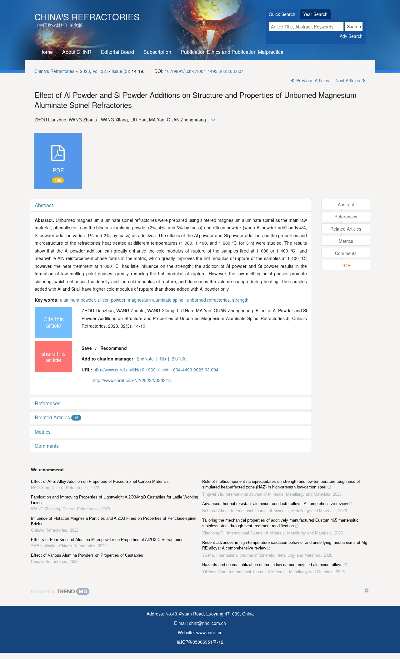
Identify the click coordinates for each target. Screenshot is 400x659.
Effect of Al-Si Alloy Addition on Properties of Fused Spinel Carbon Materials (100, 481)
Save (87, 348)
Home (46, 51)
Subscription (157, 51)
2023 (85, 71)
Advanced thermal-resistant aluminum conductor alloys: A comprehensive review (275, 503)
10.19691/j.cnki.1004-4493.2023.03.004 (204, 71)
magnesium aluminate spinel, (157, 300)
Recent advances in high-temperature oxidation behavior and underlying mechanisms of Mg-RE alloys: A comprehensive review (285, 545)
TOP (346, 265)
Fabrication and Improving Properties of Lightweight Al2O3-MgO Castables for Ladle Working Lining (114, 500)
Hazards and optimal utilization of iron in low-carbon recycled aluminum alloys (272, 564)
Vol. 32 (99, 71)
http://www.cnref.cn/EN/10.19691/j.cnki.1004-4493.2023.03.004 (155, 369)
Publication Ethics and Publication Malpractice (232, 51)
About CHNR (77, 51)
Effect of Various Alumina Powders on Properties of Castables (87, 555)
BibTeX (179, 358)
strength (240, 300)
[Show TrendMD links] (366, 590)
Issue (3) (120, 71)
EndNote (145, 358)
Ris (163, 358)
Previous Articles (312, 80)
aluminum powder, (79, 300)
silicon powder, (113, 300)
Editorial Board (117, 51)
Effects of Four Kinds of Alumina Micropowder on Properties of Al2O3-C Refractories (107, 539)
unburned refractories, (209, 300)
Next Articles (348, 80)
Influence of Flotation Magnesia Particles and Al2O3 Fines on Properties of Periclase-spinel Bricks (113, 521)
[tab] (171, 205)
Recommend (113, 348)
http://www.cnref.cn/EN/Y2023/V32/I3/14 (132, 380)
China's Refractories (87, 16)
